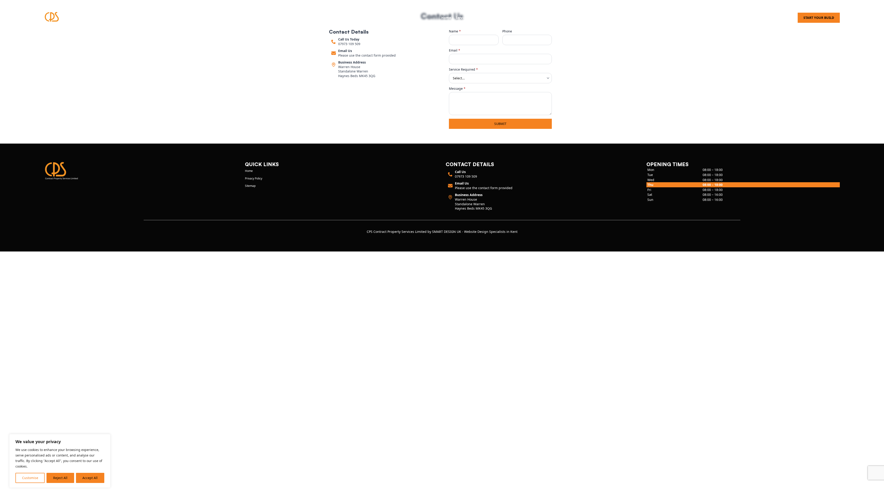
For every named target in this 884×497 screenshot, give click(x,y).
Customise (30, 478)
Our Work (481, 17)
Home (446, 17)
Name (455, 31)
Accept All (90, 478)
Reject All (60, 478)
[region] (59, 461)
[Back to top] (878, 491)
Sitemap (250, 186)
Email (454, 50)
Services (462, 17)
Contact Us (502, 17)
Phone (507, 31)
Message (457, 88)
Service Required (463, 69)
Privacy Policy (253, 178)
